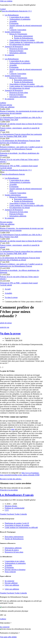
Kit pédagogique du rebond (19, 44)
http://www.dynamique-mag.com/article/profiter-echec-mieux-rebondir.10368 (19, 474)
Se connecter (9, 55)
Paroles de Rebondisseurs (23, 38)
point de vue (4, 327)
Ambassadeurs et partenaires (19, 19)
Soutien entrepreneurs (13, 32)
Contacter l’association (17, 30)
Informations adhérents (17, 53)
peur (12, 429)
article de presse (6, 323)
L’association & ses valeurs (19, 17)
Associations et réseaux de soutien (22, 40)
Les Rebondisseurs (12, 15)
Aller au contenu (6, 1)
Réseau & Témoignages (18, 34)
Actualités (13, 21)
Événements (13, 23)
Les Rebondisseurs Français (17, 494)
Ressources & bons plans (18, 49)
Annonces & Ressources (14, 46)
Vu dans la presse (10, 333)
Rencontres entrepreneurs (23, 36)
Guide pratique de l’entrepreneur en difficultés (26, 42)
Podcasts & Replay (16, 51)
